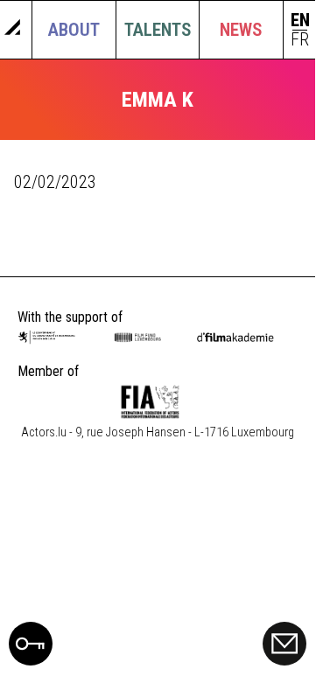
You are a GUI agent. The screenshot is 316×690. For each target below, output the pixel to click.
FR (300, 40)
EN (300, 20)
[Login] (31, 659)
